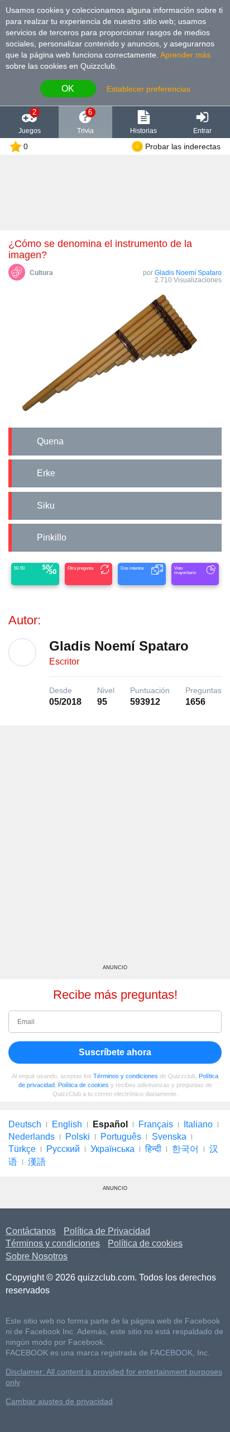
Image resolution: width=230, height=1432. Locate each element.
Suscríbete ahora (115, 1052)
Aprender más (185, 54)
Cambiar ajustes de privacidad (59, 1401)
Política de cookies (83, 1085)
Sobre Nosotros (37, 1256)
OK (67, 88)
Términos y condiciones (125, 1076)
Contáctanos (31, 1231)
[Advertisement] (115, 849)
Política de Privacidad (107, 1231)
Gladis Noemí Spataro (188, 273)
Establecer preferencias (148, 88)
